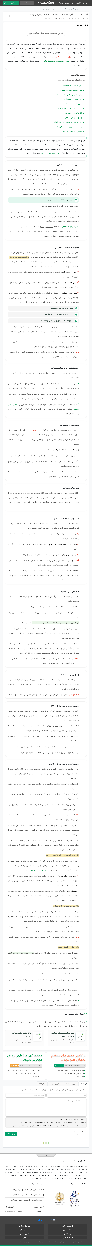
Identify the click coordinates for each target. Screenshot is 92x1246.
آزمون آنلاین (24, 1234)
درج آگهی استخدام (10, 3)
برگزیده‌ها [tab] (42, 1083)
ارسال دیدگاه (11, 1134)
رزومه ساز (67, 1234)
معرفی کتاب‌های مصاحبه (72, 131)
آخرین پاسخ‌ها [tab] (71, 1083)
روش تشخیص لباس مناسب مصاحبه (68, 94)
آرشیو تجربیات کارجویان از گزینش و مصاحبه (57, 320)
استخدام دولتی (67, 1226)
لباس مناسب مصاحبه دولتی (71, 85)
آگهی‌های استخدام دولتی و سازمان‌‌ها (59, 200)
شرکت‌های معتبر (24, 1237)
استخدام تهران (68, 1230)
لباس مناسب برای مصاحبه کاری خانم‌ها (67, 127)
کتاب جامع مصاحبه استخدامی (62, 308)
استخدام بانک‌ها (24, 1226)
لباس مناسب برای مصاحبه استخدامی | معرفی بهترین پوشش (58, 14)
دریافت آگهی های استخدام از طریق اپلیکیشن (27, 1190)
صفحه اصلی (83, 9)
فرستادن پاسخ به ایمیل (75, 1131)
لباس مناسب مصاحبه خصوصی (70, 90)
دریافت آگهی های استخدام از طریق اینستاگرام (27, 1200)
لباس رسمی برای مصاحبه (73, 99)
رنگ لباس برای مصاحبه (73, 113)
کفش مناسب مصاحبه (74, 104)
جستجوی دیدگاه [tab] (55, 1083)
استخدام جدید (68, 1237)
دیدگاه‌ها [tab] (84, 1083)
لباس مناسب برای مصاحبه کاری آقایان (68, 122)
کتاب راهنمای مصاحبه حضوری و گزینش (58, 314)
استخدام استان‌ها (24, 1230)
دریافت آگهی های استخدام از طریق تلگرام (28, 1195)
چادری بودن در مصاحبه (73, 117)
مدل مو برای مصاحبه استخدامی (70, 108)
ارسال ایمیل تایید (77, 1134)
